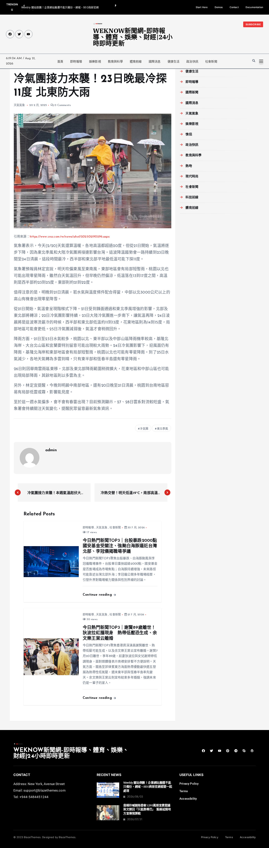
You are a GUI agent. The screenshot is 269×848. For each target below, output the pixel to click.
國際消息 (155, 61)
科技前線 (192, 197)
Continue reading (98, 594)
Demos (219, 7)
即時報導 (76, 61)
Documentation (254, 7)
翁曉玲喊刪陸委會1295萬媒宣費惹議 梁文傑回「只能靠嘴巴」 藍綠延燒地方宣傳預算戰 (148, 809)
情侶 (189, 134)
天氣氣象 (19, 105)
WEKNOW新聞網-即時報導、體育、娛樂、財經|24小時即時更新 (133, 36)
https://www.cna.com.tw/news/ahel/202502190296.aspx (70, 236)
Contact (234, 7)
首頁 (60, 61)
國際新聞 (192, 92)
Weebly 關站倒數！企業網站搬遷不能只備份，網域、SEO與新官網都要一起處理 (147, 787)
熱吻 (189, 166)
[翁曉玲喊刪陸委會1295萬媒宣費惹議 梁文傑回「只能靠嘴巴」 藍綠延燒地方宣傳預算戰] (108, 812)
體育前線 (136, 61)
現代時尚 (192, 176)
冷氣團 (144, 428)
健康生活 (174, 61)
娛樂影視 (95, 61)
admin (51, 450)
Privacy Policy (189, 783)
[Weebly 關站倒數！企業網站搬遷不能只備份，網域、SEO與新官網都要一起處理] (108, 790)
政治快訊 (192, 61)
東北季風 (162, 428)
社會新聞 (211, 61)
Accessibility (188, 798)
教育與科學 (115, 61)
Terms (183, 791)
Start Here (202, 7)
